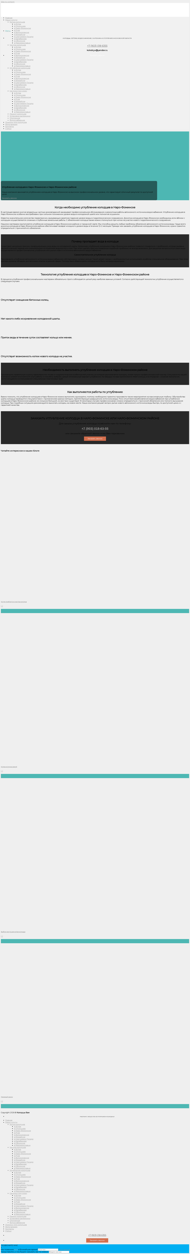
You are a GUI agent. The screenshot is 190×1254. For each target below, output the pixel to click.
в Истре (17, 47)
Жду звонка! (64, 1249)
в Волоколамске (21, 32)
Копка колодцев (17, 1124)
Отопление (15, 118)
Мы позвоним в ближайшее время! (19, 1249)
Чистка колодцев (18, 45)
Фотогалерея (11, 124)
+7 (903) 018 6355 (97, 45)
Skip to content (8, 2)
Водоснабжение (17, 120)
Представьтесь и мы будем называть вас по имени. (24, 1252)
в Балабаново (20, 39)
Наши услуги (11, 1122)
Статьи (8, 129)
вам (16, 1249)
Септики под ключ (18, 91)
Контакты (9, 127)
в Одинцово (20, 49)
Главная (8, 1120)
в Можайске (19, 35)
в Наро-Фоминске (22, 28)
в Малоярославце (22, 43)
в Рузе (17, 30)
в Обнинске (19, 41)
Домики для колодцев (16, 122)
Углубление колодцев (20, 68)
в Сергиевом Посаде (23, 37)
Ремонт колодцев (18, 114)
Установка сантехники (20, 116)
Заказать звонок (97, 55)
